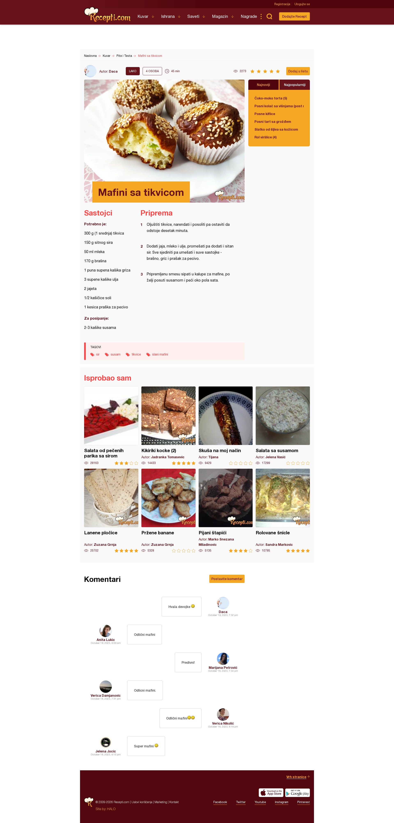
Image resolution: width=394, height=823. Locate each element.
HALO (111, 809)
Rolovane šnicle (283, 511)
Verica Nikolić (223, 723)
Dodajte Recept (294, 16)
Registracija (282, 4)
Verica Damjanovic (106, 695)
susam (115, 354)
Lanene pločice (111, 511)
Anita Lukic (106, 640)
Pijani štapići (226, 511)
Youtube (260, 802)
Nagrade (249, 16)
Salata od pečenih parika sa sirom (111, 425)
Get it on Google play (297, 792)
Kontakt (174, 802)
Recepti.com (107, 15)
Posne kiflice (264, 114)
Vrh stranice (296, 777)
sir (98, 354)
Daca (113, 71)
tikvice (136, 354)
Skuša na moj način (226, 425)
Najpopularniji (295, 85)
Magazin (220, 16)
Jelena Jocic (105, 751)
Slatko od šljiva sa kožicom (276, 129)
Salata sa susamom (283, 425)
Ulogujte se (302, 4)
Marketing (161, 802)
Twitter (241, 802)
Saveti (193, 16)
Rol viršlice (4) (265, 137)
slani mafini (160, 354)
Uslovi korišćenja (142, 802)
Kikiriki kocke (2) (168, 425)
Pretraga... (269, 16)
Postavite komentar (227, 579)
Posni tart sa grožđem (272, 121)
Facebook (220, 802)
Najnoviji (263, 85)
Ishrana (168, 16)
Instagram (281, 802)
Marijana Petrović (223, 667)
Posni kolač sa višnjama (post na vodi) (279, 106)
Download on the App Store (271, 792)
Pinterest (303, 802)
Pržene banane (168, 511)
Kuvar (142, 16)
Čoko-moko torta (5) (270, 98)
